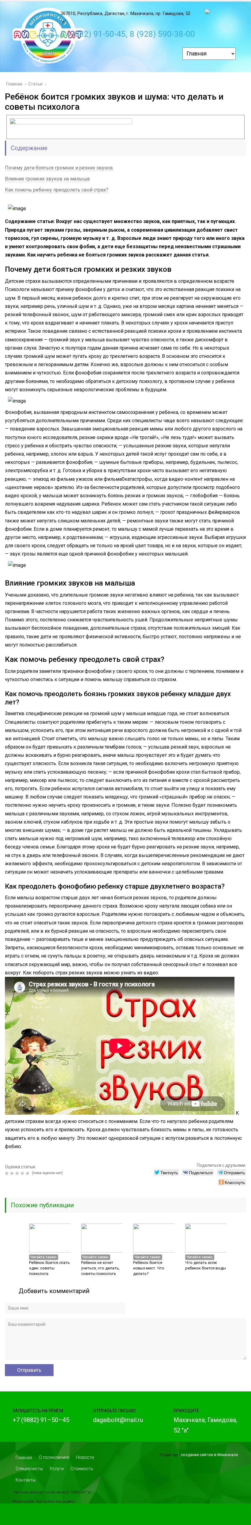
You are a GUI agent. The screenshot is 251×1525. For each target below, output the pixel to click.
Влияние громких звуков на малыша (47, 179)
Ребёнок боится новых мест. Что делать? (148, 1268)
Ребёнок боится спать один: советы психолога (49, 1268)
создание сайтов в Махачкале (209, 1454)
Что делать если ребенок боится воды (205, 1265)
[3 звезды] (18, 1173)
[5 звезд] (28, 1173)
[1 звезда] (7, 1173)
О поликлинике (54, 1457)
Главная (24, 1457)
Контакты (26, 1480)
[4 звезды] (23, 1173)
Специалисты (29, 1468)
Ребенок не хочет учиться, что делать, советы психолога (100, 1268)
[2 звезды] (12, 1173)
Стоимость (81, 1468)
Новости (85, 1457)
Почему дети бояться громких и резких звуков (59, 168)
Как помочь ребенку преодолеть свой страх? (56, 190)
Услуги (57, 1468)
